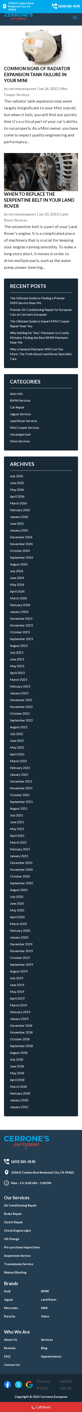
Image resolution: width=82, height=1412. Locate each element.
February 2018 (20, 1093)
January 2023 (19, 693)
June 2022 (17, 740)
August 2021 (18, 808)
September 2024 (21, 557)
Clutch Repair (13, 1222)
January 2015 (19, 1107)
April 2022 (17, 754)
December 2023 (21, 618)
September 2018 (21, 1046)
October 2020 (20, 876)
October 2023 (20, 632)
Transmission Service (18, 1264)
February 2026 (20, 510)
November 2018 (21, 1032)
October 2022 (20, 713)
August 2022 (18, 727)
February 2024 (20, 605)
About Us (10, 1339)
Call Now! (43, 1407)
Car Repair (17, 407)
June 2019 (17, 985)
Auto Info (16, 393)
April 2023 (17, 673)
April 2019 (17, 998)
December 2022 (21, 700)
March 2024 (18, 598)
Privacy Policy (43, 1384)
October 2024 (20, 550)
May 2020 (17, 910)
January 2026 (19, 517)
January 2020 (19, 937)
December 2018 (21, 1025)
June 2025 (17, 523)
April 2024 (17, 591)
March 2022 (18, 761)
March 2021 (18, 842)
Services (47, 1339)
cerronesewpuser (22, 88)
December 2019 (21, 944)
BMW (45, 1291)
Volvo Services (20, 441)
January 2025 (19, 530)
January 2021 (19, 856)
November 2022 (21, 706)
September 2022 (21, 720)
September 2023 (21, 639)
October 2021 (20, 795)
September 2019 (21, 964)
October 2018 (20, 1039)
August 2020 (18, 890)
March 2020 (18, 924)
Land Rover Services (23, 421)
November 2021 (21, 788)
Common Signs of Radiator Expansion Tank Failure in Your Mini (37, 74)
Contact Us (12, 1365)
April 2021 (17, 835)
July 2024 (16, 571)
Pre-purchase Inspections (22, 1247)
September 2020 (21, 883)
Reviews (10, 1348)
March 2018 (18, 1086)
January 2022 (19, 774)
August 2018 (18, 1052)
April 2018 (17, 1080)
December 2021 (21, 781)
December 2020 (21, 863)
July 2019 (16, 978)
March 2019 (18, 1005)
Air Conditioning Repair (20, 1205)
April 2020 (17, 917)
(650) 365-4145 (69, 6)
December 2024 (21, 537)
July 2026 (16, 476)
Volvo (45, 1316)
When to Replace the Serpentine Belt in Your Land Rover (39, 200)
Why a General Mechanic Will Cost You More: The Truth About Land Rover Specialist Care (41, 354)
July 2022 (16, 734)
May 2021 (17, 829)
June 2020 (17, 903)
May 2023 (17, 666)
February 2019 (20, 1012)
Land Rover (49, 1299)
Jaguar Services (20, 414)
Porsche (9, 1316)
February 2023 (20, 686)
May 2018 (17, 1073)
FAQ (7, 1356)
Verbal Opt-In (66, 1384)
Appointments (51, 1356)
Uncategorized (20, 434)
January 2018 (19, 1100)
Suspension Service (17, 1255)
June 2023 (17, 659)
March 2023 (18, 679)
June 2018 (17, 1066)
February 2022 (20, 768)
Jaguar (8, 1299)
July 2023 (16, 652)
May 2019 (17, 991)
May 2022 (17, 747)
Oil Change (11, 1239)
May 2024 (17, 584)
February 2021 (20, 849)
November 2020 (21, 869)
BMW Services (20, 400)
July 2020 (16, 896)
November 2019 (21, 951)
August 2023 (18, 645)
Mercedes (11, 1308)
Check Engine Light (17, 1230)
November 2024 (21, 544)
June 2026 (17, 483)
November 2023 (21, 625)
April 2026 (17, 496)
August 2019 (18, 971)
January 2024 (19, 612)
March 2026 (18, 503)
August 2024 (18, 564)
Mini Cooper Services (24, 427)
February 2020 (20, 930)
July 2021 (16, 815)
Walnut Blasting (15, 1272)
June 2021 (17, 822)
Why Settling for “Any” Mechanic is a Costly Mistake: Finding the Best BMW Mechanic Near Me (39, 337)
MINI (44, 1308)
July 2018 (16, 1059)
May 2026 (17, 489)
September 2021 (21, 801)
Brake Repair (13, 1213)
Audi (7, 1291)
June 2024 (17, 578)
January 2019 (19, 1019)
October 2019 (20, 957)
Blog (44, 1348)
